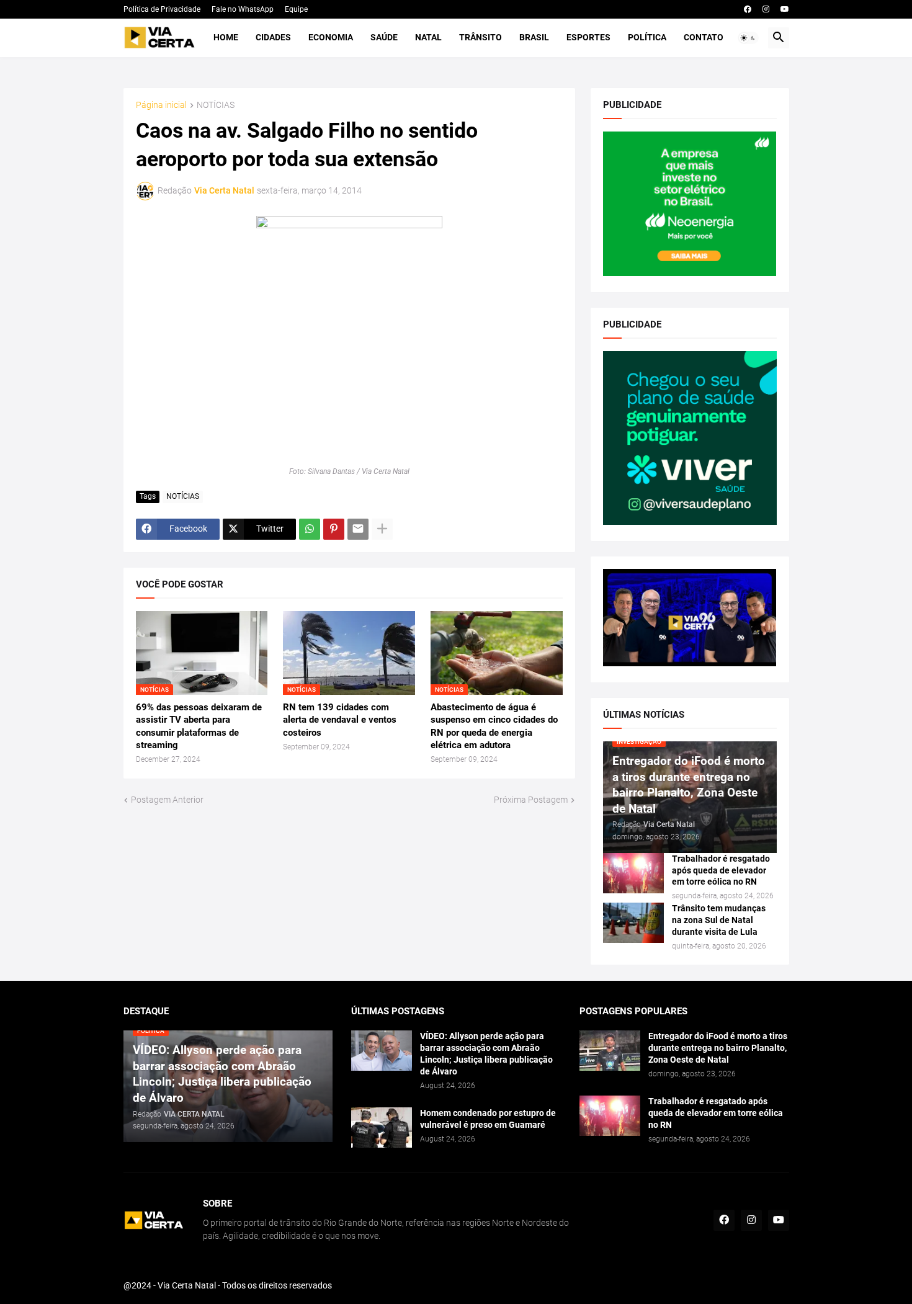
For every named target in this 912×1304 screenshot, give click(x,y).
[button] (748, 38)
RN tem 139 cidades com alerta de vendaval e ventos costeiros (339, 720)
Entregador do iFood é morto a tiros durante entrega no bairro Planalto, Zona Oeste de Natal (717, 1048)
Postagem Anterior (167, 800)
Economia (330, 37)
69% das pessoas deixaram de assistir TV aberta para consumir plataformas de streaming (199, 726)
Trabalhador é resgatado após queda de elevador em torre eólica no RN (721, 870)
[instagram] (765, 9)
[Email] (358, 529)
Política (647, 37)
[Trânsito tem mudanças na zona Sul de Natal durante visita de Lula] (633, 923)
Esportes (588, 37)
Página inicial (161, 105)
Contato (703, 37)
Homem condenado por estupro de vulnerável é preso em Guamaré (488, 1119)
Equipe (296, 9)
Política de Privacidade (161, 9)
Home (225, 37)
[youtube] (784, 9)
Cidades (273, 37)
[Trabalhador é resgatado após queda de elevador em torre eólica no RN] (633, 873)
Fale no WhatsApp (243, 9)
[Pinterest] (333, 529)
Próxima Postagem (531, 800)
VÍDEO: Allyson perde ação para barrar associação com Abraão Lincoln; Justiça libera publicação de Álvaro (486, 1053)
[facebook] (747, 9)
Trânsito (480, 37)
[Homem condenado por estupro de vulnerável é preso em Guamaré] (381, 1127)
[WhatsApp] (309, 529)
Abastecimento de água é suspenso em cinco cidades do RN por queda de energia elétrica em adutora (494, 726)
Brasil (534, 37)
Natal (428, 37)
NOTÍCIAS (216, 105)
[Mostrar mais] (382, 529)
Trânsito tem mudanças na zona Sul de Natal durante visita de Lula (719, 920)
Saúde (384, 37)
